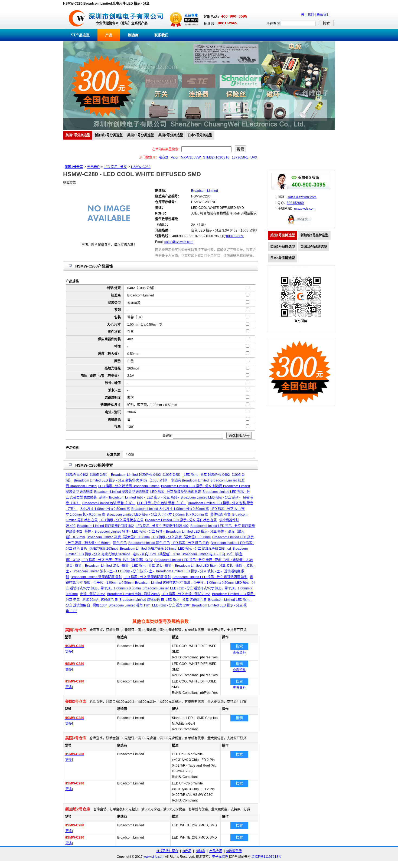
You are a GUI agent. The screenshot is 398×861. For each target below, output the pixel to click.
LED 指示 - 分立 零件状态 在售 (121, 520)
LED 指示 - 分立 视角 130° (171, 605)
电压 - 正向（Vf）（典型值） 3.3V (156, 554)
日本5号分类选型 (200, 135)
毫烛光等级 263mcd (103, 548)
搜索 (239, 646)
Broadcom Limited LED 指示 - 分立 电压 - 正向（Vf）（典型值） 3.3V (203, 560)
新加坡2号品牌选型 (314, 235)
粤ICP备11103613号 (267, 857)
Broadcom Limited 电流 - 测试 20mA (133, 594)
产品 (108, 35)
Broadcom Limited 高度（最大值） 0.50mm (118, 537)
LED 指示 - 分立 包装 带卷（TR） (161, 503)
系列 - (103, 497)
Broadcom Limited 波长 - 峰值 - (107, 566)
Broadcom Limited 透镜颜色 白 (141, 600)
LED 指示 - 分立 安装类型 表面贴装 (175, 492)
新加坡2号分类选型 (109, 135)
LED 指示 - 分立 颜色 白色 (190, 543)
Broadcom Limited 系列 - (127, 497)
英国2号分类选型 (170, 135)
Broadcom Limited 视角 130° (130, 605)
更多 (69, 652)
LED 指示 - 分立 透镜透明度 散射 (147, 577)
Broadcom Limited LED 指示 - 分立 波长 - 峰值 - (209, 566)
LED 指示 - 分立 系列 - (163, 497)
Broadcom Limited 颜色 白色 (149, 543)
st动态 (200, 851)
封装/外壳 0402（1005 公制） (87, 475)
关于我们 (307, 15)
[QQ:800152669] (301, 225)
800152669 (234, 236)
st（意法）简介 (167, 851)
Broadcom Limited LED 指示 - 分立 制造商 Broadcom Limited (205, 486)
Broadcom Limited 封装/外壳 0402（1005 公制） (146, 475)
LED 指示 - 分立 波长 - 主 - (135, 571)
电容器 (163, 157)
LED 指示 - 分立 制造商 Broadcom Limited (128, 486)
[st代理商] (77, 28)
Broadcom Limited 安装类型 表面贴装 (121, 492)
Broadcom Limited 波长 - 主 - (94, 571)
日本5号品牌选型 (282, 258)
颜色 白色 (120, 543)
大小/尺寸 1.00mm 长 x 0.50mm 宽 (105, 509)
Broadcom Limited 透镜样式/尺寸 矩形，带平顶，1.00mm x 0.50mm (184, 583)
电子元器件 (220, 857)
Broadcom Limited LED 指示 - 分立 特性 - (196, 531)
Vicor (174, 157)
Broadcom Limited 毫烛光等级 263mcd (148, 548)
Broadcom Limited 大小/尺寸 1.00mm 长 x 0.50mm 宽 (170, 509)
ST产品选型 (80, 35)
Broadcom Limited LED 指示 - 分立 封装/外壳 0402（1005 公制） (121, 480)
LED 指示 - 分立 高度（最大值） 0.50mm (181, 537)
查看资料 (239, 652)
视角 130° (100, 605)
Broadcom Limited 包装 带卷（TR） (108, 503)
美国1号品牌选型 (282, 235)
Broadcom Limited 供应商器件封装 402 (105, 526)
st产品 (186, 851)
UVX (253, 157)
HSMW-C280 (141, 167)
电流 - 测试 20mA (92, 594)
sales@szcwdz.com (178, 242)
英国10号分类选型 (140, 135)
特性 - (88, 531)
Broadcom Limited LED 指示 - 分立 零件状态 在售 (181, 520)
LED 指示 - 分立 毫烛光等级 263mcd (204, 548)
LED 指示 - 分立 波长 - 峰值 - (152, 566)
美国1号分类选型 (78, 135)
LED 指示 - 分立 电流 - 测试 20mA (185, 594)
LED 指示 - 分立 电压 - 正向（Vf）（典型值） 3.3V (117, 560)
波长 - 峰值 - (74, 566)
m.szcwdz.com (304, 208)
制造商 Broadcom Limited (190, 480)
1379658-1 (240, 157)
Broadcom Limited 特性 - (112, 531)
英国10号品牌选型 (314, 247)
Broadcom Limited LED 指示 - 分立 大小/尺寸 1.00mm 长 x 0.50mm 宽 (157, 514)
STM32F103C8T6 (216, 157)
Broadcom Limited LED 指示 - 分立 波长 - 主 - (189, 571)
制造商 (133, 35)
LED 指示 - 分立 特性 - (148, 531)
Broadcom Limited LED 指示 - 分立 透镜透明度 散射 (209, 577)
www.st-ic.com (153, 857)
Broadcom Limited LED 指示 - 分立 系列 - (210, 497)
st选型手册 (234, 851)
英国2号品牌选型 (282, 247)
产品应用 (215, 851)
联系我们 (323, 15)
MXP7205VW (191, 157)
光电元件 (93, 167)
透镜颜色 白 (109, 600)
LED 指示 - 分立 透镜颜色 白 (186, 600)
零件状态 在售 (220, 514)
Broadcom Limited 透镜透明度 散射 (96, 577)
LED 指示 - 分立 (115, 167)
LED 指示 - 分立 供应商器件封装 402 (162, 526)
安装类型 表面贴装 (79, 492)
